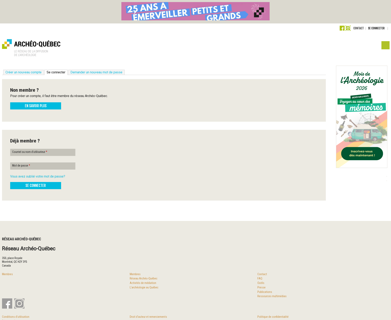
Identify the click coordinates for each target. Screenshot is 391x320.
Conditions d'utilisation (15, 317)
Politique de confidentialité (273, 317)
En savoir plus (36, 106)
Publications (264, 292)
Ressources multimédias (272, 296)
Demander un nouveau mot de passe (96, 72)
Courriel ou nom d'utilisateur (29, 152)
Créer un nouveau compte (23, 72)
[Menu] (385, 46)
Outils (260, 283)
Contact (358, 28)
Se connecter (376, 28)
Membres (7, 274)
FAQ (259, 278)
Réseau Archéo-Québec (143, 278)
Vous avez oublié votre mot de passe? (37, 176)
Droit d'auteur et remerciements (148, 317)
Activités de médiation (143, 283)
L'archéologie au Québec (144, 287)
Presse (261, 287)
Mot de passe (21, 165)
